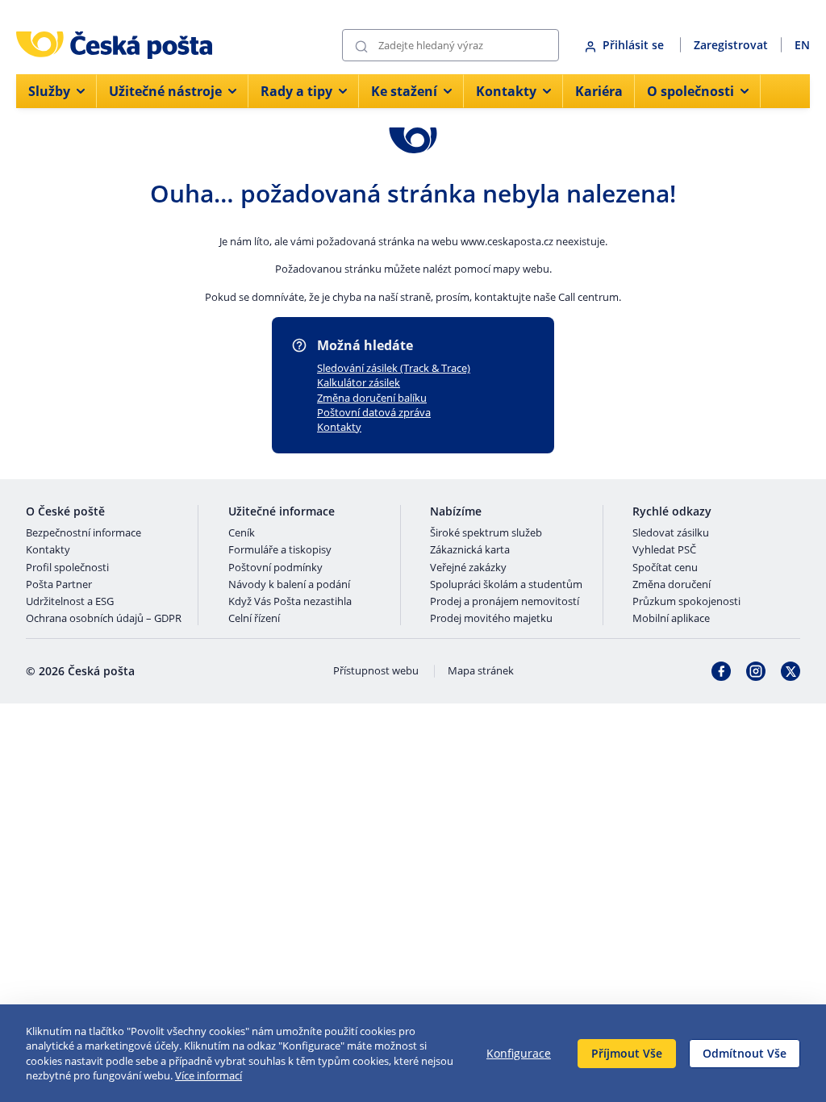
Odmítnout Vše (744, 1053)
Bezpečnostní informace (83, 533)
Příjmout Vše (626, 1053)
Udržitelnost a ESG (70, 601)
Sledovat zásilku (670, 533)
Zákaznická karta (470, 550)
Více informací (208, 1075)
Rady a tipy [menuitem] (296, 91)
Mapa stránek (481, 671)
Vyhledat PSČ (664, 550)
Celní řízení (254, 618)
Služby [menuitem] (49, 91)
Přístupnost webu (376, 671)
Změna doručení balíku (372, 397)
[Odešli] (361, 45)
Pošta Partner (59, 584)
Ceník (241, 533)
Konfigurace (518, 1053)
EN (802, 44)
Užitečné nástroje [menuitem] (165, 91)
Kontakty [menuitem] (506, 91)
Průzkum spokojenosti (686, 601)
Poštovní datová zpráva (374, 412)
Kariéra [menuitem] (599, 91)
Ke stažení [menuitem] (404, 91)
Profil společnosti (67, 567)
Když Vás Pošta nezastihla (290, 601)
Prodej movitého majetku (491, 618)
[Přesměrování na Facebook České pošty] (721, 671)
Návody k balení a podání (289, 584)
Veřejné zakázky (468, 567)
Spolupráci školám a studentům (506, 584)
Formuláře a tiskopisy (280, 550)
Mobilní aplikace (671, 618)
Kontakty (339, 427)
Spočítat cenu (665, 567)
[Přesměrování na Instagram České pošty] (756, 671)
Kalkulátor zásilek (358, 382)
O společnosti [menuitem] (690, 91)
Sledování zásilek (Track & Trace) (393, 368)
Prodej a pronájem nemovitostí (504, 601)
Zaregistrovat (731, 44)
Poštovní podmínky (275, 567)
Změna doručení (671, 584)
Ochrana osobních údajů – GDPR (103, 618)
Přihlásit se (635, 44)
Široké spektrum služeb (486, 533)
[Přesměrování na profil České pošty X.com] (790, 671)
